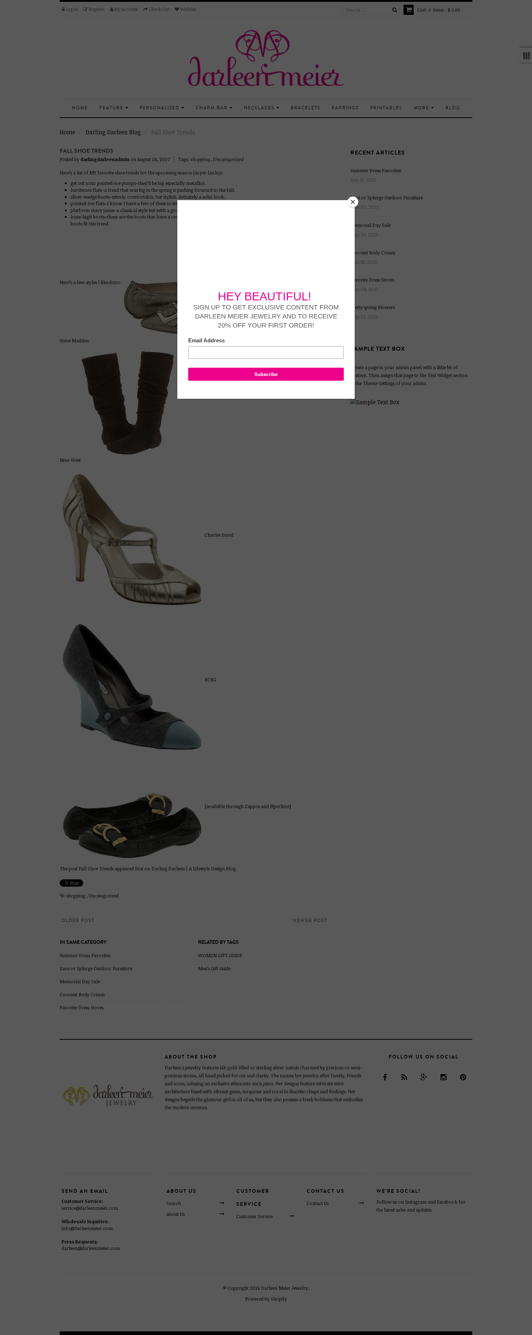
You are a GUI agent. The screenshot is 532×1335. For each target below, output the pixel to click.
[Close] (352, 202)
